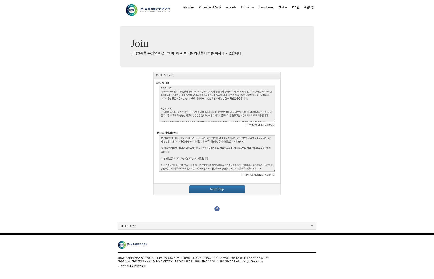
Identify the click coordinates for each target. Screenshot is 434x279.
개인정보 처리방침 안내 (166, 132)
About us (188, 7)
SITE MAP (129, 226)
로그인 (295, 7)
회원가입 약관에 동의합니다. (262, 125)
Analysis (231, 7)
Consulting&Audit (210, 7)
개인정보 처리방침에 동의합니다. (260, 175)
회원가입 (309, 7)
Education (247, 7)
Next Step (217, 189)
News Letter (266, 7)
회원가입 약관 (162, 83)
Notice (283, 7)
